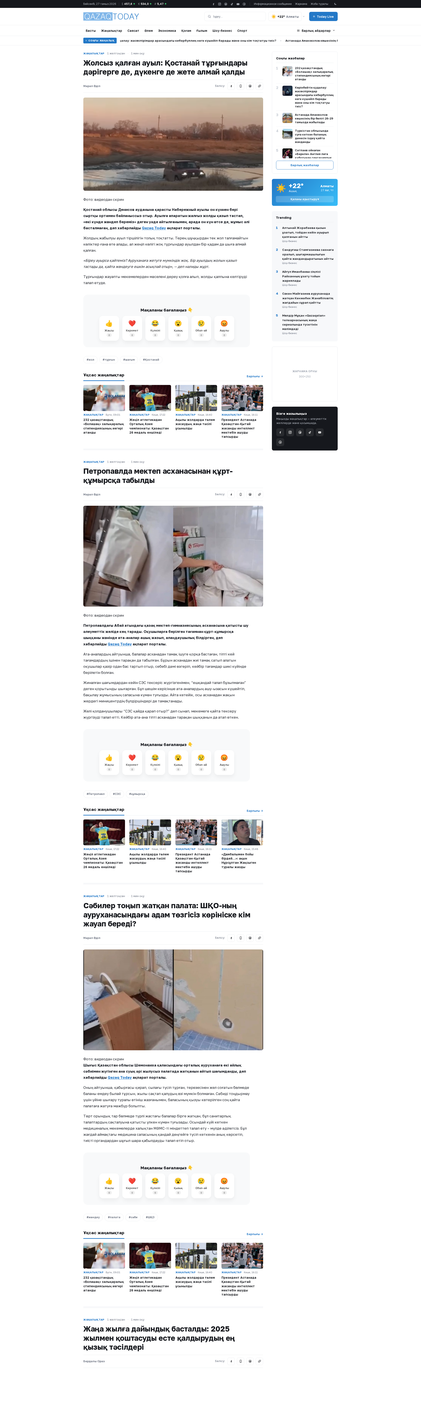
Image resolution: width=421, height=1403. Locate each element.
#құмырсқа (137, 794)
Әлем (148, 30)
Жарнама (301, 3)
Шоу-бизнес (222, 30)
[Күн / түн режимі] (335, 4)
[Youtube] (238, 4)
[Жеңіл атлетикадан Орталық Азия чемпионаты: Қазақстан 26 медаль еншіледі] (150, 398)
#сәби (133, 1217)
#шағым (129, 359)
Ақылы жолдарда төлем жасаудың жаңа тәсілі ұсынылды (195, 424)
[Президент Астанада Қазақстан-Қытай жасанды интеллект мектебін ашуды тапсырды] (242, 398)
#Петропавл (96, 794)
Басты (91, 30)
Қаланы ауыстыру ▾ (305, 199)
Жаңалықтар (111, 30)
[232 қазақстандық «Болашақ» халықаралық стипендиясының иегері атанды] (104, 398)
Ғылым (201, 30)
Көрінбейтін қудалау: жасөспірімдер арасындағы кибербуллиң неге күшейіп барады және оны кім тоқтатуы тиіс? (145, 40)
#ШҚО (150, 1217)
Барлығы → (255, 376)
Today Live (325, 16)
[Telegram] (240, 86)
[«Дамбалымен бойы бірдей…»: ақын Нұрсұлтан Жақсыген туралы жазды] (242, 832)
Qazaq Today (154, 228)
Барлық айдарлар (316, 30)
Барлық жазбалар (305, 165)
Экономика (167, 30)
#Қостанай (151, 359)
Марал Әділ (91, 86)
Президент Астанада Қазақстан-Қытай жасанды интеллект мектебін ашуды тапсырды (238, 428)
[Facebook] (213, 4)
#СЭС (117, 794)
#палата (114, 1217)
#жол (90, 359)
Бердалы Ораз (94, 1361)
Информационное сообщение (273, 3)
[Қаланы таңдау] (304, 16)
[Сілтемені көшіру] (259, 86)
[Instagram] (219, 4)
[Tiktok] (232, 4)
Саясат (133, 30)
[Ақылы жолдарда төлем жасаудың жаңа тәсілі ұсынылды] (196, 398)
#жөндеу (93, 1217)
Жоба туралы (319, 3)
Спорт (242, 30)
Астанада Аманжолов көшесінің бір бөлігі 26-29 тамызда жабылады (298, 40)
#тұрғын (109, 359)
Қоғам (186, 30)
